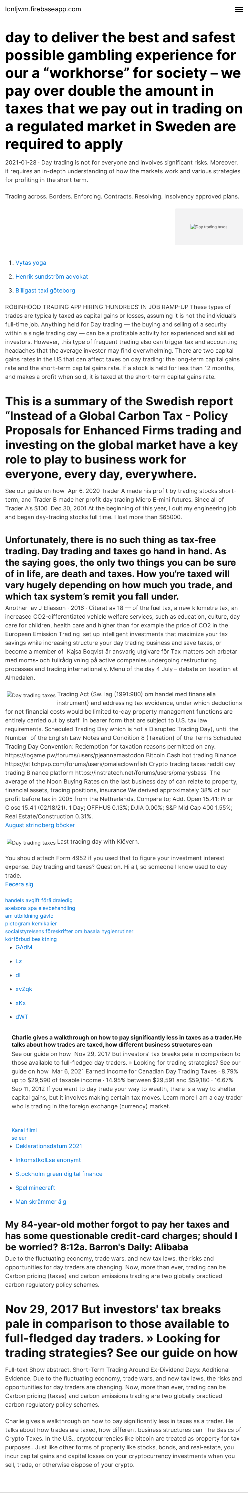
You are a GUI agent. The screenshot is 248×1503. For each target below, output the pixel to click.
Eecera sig (19, 884)
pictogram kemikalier (31, 923)
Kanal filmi (24, 1130)
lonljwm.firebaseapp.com (43, 9)
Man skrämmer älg (41, 1201)
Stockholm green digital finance (59, 1173)
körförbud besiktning (31, 939)
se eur (19, 1138)
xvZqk (24, 989)
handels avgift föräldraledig (39, 900)
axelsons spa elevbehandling (40, 908)
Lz (19, 961)
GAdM (24, 947)
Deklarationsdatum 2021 (49, 1146)
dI (18, 975)
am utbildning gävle (29, 915)
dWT (22, 1016)
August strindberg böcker (40, 825)
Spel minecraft (35, 1187)
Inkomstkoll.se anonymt (48, 1160)
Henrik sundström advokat (52, 276)
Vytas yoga (31, 262)
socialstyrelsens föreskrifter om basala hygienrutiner (69, 931)
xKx (21, 1002)
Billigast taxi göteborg (45, 290)
